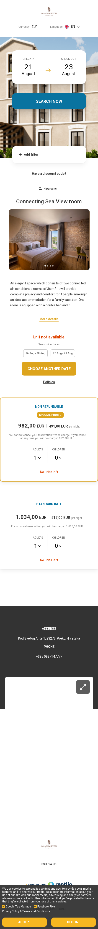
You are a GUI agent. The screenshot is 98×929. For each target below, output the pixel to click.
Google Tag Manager (19, 906)
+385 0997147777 (49, 656)
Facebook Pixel (46, 906)
